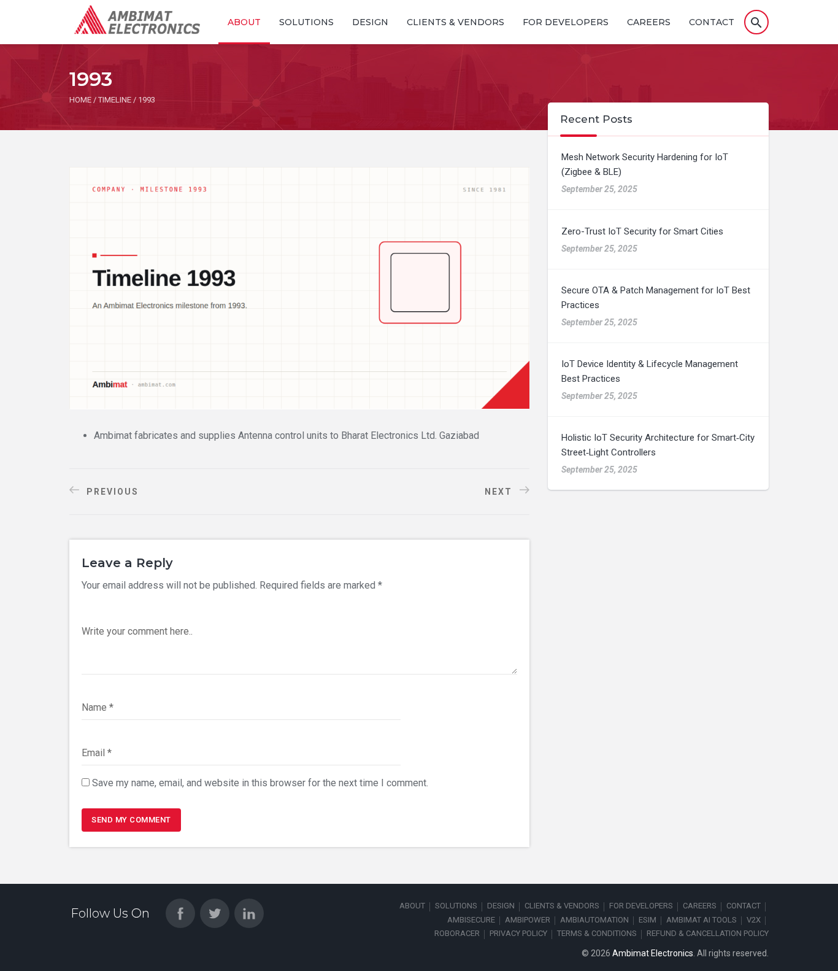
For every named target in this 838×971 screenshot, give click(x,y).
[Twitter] (214, 913)
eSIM (647, 919)
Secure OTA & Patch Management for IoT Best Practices (655, 298)
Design (370, 22)
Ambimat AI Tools (701, 919)
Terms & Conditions (597, 933)
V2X (754, 919)
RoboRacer (457, 933)
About (244, 22)
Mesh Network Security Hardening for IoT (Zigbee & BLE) (644, 164)
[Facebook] (180, 913)
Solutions (306, 22)
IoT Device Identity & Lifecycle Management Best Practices (649, 371)
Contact (711, 22)
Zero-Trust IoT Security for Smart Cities (642, 231)
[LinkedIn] (249, 913)
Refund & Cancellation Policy (708, 933)
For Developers (566, 22)
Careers (649, 22)
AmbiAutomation (594, 919)
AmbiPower (527, 919)
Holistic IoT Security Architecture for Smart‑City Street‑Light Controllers (658, 445)
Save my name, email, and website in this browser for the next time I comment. (260, 783)
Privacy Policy (518, 933)
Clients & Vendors (455, 22)
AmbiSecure (471, 919)
